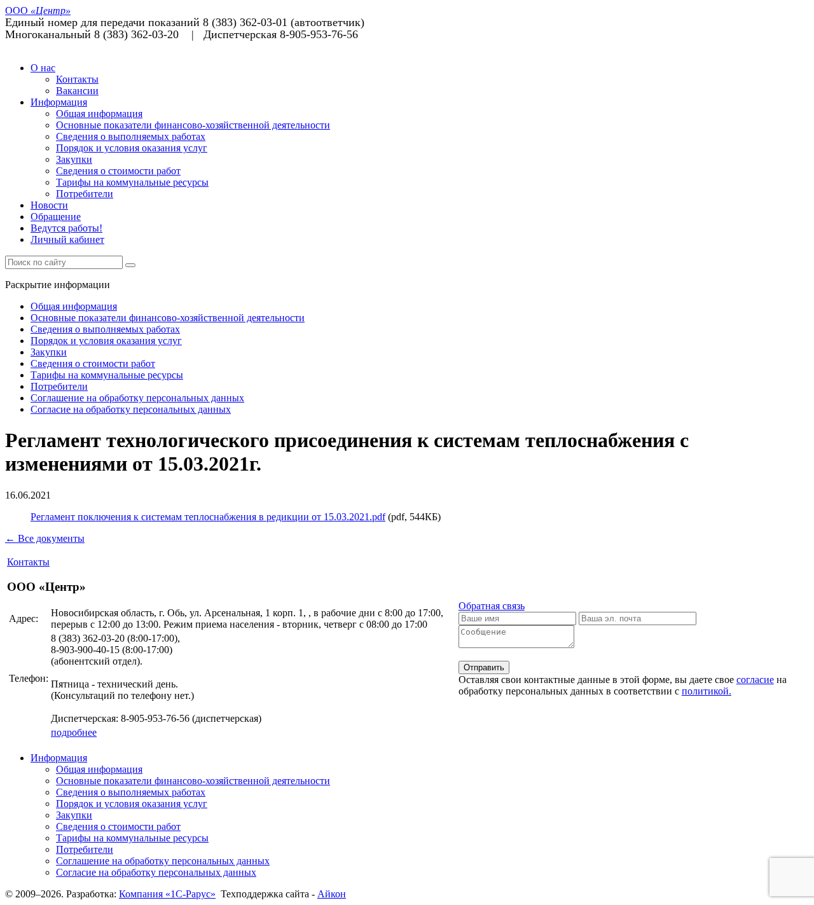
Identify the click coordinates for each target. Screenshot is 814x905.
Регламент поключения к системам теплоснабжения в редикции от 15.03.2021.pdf (208, 516)
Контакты (77, 79)
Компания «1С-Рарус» (167, 893)
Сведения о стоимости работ (118, 170)
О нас (43, 67)
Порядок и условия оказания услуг (131, 147)
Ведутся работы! (66, 228)
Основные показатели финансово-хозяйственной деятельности (193, 125)
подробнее (74, 732)
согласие (755, 679)
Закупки (74, 159)
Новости (49, 205)
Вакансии (77, 90)
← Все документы (45, 538)
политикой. (706, 691)
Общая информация (99, 113)
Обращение (56, 216)
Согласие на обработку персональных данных (131, 409)
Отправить (484, 667)
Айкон (331, 893)
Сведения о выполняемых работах (130, 136)
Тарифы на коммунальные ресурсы (132, 182)
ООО (38, 10)
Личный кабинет (67, 239)
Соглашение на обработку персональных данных (137, 397)
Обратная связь (492, 605)
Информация (59, 102)
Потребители (84, 193)
